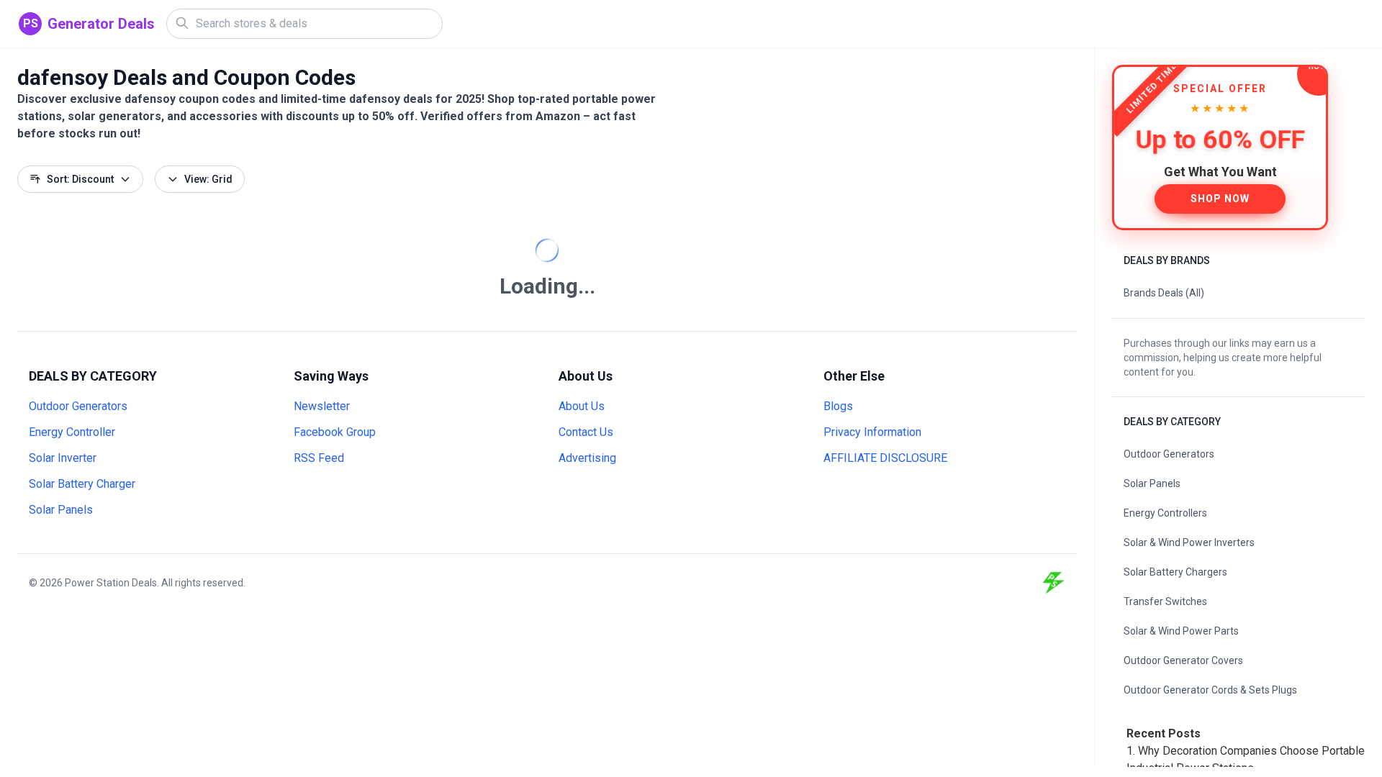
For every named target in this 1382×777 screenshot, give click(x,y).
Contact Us (586, 432)
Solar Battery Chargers (1175, 572)
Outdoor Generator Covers (1183, 660)
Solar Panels (61, 510)
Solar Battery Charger (82, 484)
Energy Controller (72, 432)
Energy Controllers (1165, 513)
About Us (582, 406)
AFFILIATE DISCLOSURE (885, 458)
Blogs (838, 406)
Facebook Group (335, 432)
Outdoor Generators (78, 406)
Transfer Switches (1165, 601)
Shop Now (1220, 198)
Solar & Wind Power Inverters (1189, 542)
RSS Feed (319, 458)
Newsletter (322, 406)
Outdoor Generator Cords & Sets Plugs (1210, 690)
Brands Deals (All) (1164, 293)
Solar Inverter (62, 458)
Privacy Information (872, 432)
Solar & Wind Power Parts (1181, 631)
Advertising (587, 458)
